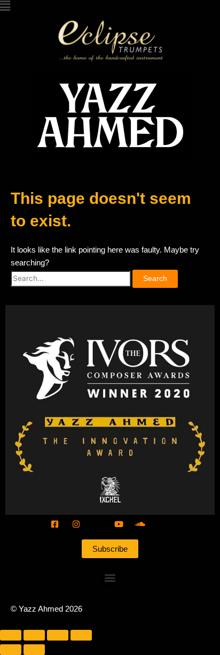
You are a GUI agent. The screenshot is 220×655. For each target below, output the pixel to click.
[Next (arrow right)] (34, 649)
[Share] (57, 635)
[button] (110, 6)
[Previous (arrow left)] (10, 649)
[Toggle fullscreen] (34, 635)
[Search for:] (71, 278)
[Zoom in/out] (10, 635)
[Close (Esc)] (81, 635)
